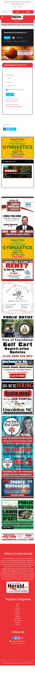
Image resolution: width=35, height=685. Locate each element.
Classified (17, 622)
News (5, 166)
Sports (7, 37)
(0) (17, 41)
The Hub (17, 624)
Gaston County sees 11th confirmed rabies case (17, 174)
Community (17, 608)
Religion (17, 616)
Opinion (17, 614)
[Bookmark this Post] (28, 41)
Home (17, 604)
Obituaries (17, 618)
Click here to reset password (13, 106)
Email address (10, 75)
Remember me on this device (16, 89)
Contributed (19, 37)
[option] (17, 171)
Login (17, 12)
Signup (28, 12)
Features (17, 612)
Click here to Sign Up (11, 101)
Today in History (17, 620)
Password (9, 82)
